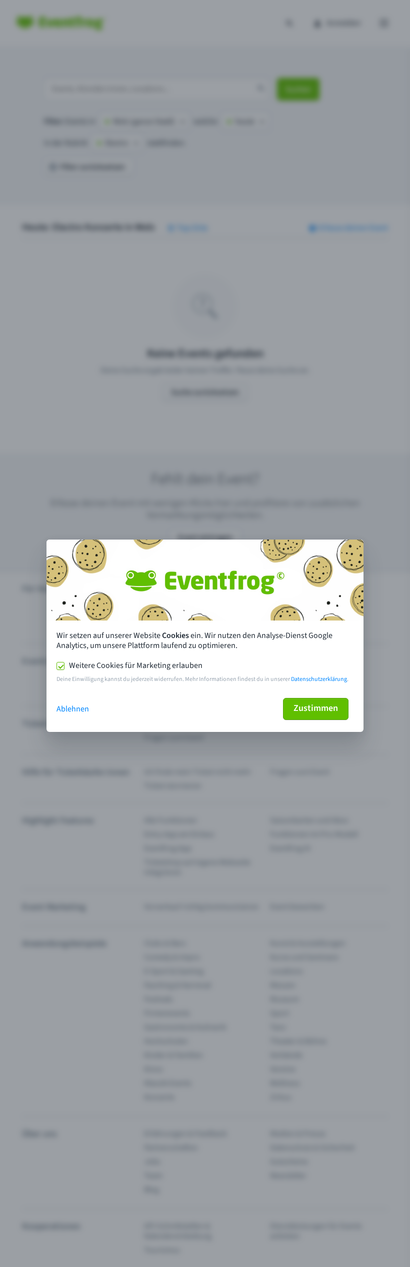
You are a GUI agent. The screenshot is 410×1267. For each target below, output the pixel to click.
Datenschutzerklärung (319, 679)
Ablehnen (72, 709)
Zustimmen (316, 708)
